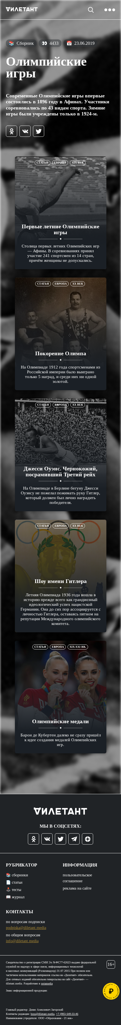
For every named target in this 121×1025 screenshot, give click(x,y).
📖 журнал (15, 897)
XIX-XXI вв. (78, 646)
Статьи (42, 162)
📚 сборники (17, 875)
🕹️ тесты (13, 890)
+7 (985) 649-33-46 (67, 1013)
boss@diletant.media (42, 1013)
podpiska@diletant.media (26, 928)
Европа (60, 162)
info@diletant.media (22, 941)
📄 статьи (14, 882)
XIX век (78, 162)
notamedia (47, 983)
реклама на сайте (77, 888)
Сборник (21, 43)
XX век (77, 283)
